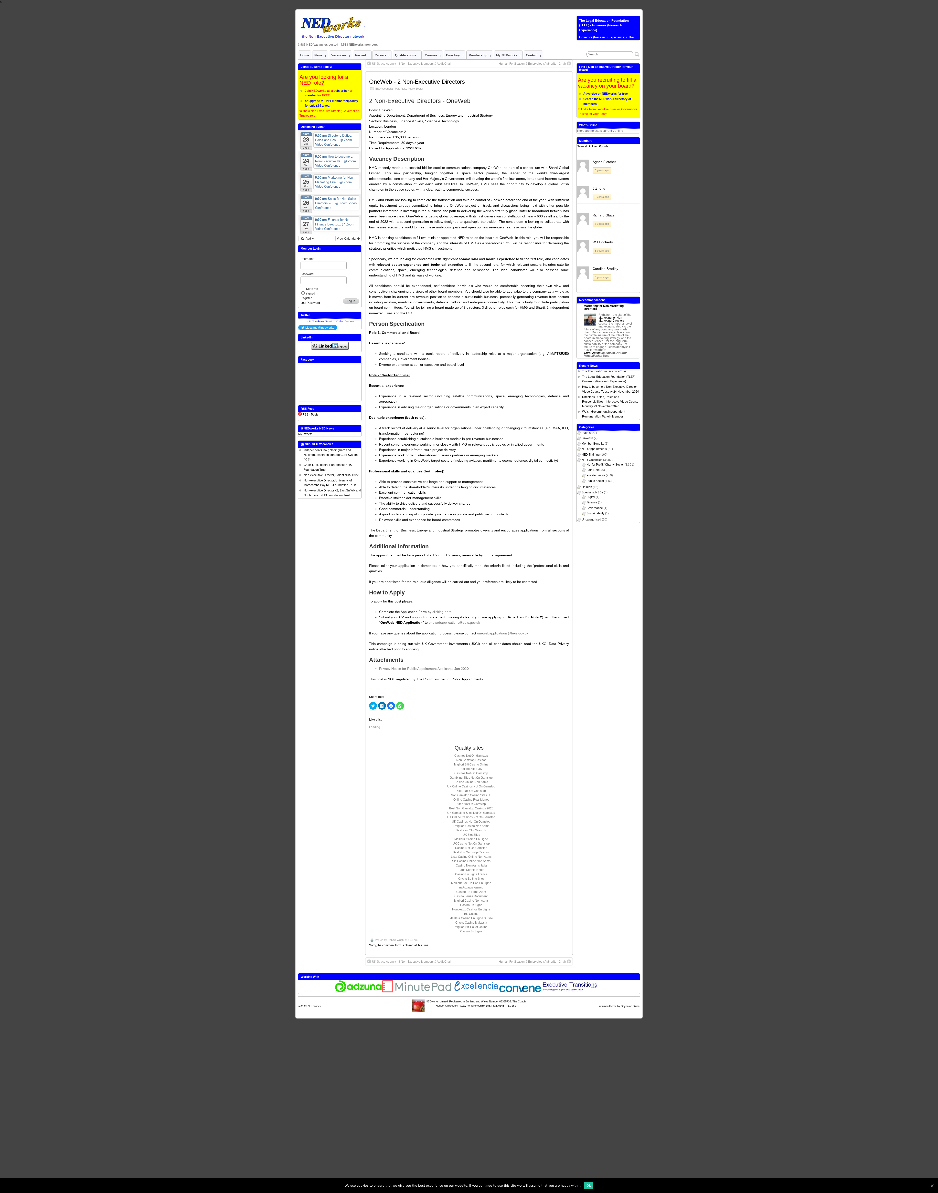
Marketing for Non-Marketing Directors (604, 307)
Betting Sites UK (471, 769)
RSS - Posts (310, 414)
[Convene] (520, 991)
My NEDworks (506, 55)
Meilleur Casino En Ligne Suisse (471, 918)
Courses (431, 55)
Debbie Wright (396, 939)
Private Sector (595, 475)
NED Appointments (594, 449)
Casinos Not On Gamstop (471, 755)
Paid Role (400, 88)
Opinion (587, 487)
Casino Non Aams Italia (471, 865)
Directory (453, 55)
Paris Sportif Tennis (471, 870)
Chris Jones (592, 353)
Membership (478, 55)
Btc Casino (471, 914)
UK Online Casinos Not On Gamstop (471, 786)
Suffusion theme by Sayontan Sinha (618, 1006)
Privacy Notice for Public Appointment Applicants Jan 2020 (424, 669)
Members (585, 141)
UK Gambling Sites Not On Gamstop (471, 813)
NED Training (591, 454)
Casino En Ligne (471, 905)
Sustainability (595, 513)
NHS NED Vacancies (319, 444)
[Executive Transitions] (572, 991)
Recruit (360, 55)
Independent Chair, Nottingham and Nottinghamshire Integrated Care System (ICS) (331, 455)
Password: (307, 274)
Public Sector (415, 88)
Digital (590, 497)
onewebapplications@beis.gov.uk (454, 622)
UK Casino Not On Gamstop (471, 843)
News (318, 55)
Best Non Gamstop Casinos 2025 (471, 808)
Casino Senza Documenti (471, 896)
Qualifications (405, 55)
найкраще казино (471, 887)
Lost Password (310, 303)
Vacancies (338, 55)
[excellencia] (475, 991)
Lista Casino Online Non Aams (471, 856)
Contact (531, 55)
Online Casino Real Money (471, 799)
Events (586, 433)
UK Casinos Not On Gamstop (471, 821)
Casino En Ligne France (471, 874)
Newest (582, 146)
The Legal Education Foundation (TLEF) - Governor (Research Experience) (604, 25)
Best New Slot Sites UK (471, 830)
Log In (351, 301)
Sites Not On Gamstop (471, 791)
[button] (306, 238)
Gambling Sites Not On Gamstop (471, 777)
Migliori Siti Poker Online (471, 927)
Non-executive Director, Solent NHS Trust (331, 475)
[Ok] (931, 1185)
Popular (604, 146)
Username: (307, 259)
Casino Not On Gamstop (471, 848)
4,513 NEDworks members (359, 44)
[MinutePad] (417, 991)
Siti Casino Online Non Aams (471, 861)
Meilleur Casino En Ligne (471, 839)
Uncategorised (591, 519)
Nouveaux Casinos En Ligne (471, 909)
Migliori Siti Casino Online (471, 764)
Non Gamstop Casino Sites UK (471, 795)
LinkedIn (587, 438)
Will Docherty (603, 242)
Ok (588, 1185)
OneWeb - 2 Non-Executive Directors (417, 81)
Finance (591, 502)
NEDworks (314, 1006)
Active (593, 146)
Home (304, 55)
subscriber (341, 90)
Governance (594, 508)
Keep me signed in (312, 291)
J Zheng (599, 188)
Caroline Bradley (605, 269)
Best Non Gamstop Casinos (471, 852)
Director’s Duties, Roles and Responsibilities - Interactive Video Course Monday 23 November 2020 (610, 401)
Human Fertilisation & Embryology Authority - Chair (532, 63)
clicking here (442, 612)
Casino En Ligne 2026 (471, 892)
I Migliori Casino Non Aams (471, 826)
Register (306, 298)
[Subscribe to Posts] (300, 414)
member (311, 95)
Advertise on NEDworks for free (605, 93)
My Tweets (305, 434)
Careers (380, 55)
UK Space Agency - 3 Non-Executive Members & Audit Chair (412, 63)
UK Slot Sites (471, 834)
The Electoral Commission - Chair (604, 371)
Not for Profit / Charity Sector (605, 464)
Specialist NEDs (592, 492)
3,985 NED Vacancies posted (318, 44)
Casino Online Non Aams (471, 782)
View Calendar (347, 238)
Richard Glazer (604, 215)
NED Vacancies (384, 88)
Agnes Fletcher (604, 162)
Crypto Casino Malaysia (471, 922)
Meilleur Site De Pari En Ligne (471, 883)
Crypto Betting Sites (471, 878)
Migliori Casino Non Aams (471, 900)
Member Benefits (593, 443)
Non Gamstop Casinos (471, 760)
